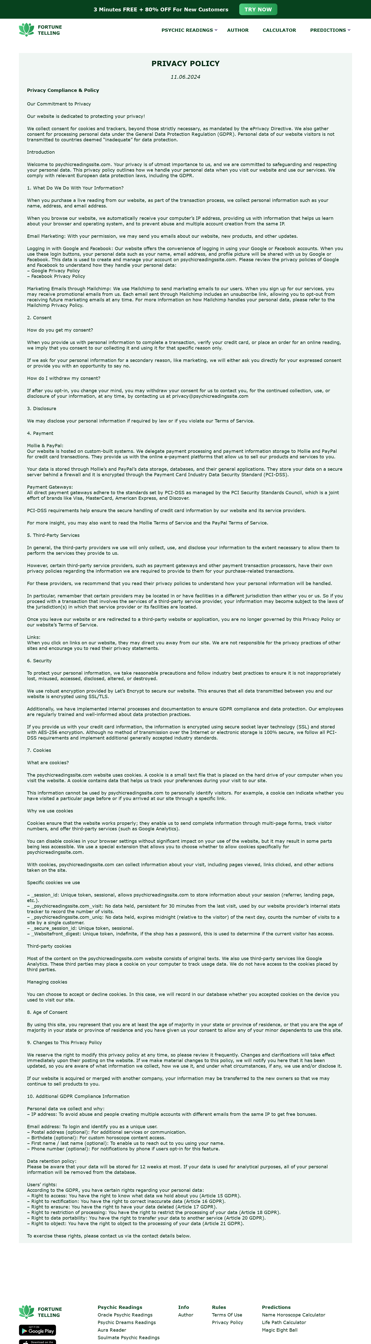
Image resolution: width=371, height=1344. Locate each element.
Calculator (279, 30)
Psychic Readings (187, 30)
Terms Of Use (227, 1314)
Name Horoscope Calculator (293, 1314)
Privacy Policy (227, 1322)
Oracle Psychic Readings (125, 1314)
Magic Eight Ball (280, 1330)
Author (238, 30)
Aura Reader (112, 1330)
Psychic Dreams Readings (127, 1322)
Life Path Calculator (284, 1322)
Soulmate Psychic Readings (129, 1337)
